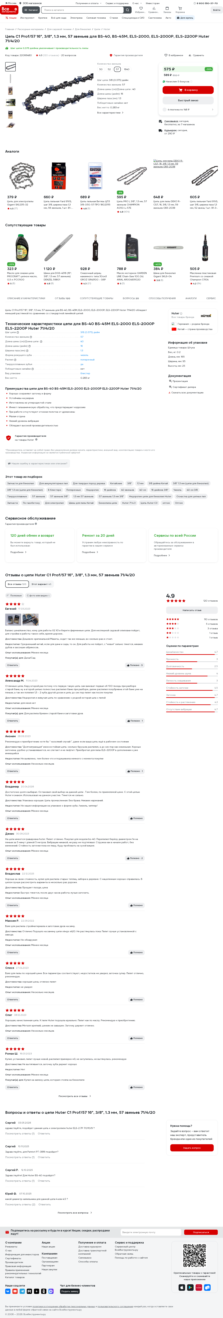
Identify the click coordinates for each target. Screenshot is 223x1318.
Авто (168, 17)
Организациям (50, 1261)
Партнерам (48, 1265)
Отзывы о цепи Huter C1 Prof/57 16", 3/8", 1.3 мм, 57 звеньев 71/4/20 (70, 575)
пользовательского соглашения (115, 1306)
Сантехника (155, 17)
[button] (17, 584)
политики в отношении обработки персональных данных (63, 1306)
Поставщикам (49, 1257)
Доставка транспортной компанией (92, 1252)
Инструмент (27, 17)
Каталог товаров (15, 1277)
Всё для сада (58, 17)
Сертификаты (13, 1258)
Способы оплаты (88, 1261)
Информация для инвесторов (22, 1254)
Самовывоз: (171, 121)
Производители (14, 1262)
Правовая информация (18, 1266)
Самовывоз (84, 1257)
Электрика (76, 17)
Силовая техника (96, 17)
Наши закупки (49, 1269)
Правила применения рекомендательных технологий (23, 1272)
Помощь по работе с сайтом (131, 1257)
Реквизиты (11, 1246)
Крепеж (42, 17)
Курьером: (170, 130)
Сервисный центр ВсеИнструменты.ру (126, 1248)
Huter (175, 313)
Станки (114, 17)
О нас (8, 1250)
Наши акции (48, 1246)
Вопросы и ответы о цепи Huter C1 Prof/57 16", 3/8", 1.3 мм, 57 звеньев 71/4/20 (80, 1112)
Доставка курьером (89, 1246)
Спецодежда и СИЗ (133, 17)
